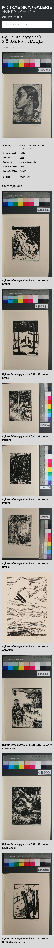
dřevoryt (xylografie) (28, 162)
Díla (4, 17)
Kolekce (18, 17)
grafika (22, 153)
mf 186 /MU (24, 177)
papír (21, 158)
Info (10, 17)
